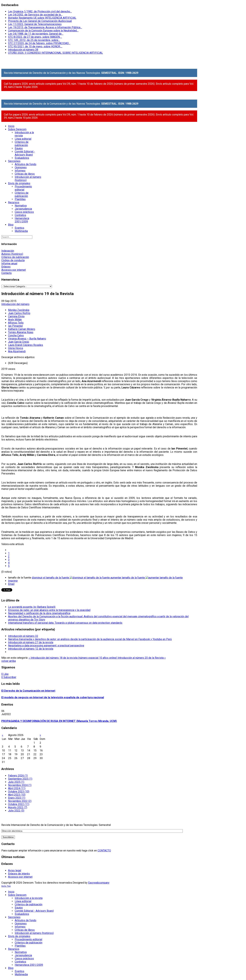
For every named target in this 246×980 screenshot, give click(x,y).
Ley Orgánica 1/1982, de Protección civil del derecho (40, 11)
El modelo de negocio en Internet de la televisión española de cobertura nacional (52, 697)
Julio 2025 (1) (16, 782)
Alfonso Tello (16, 322)
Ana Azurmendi (17, 351)
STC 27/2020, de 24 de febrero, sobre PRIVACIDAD (39, 43)
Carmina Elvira (16, 316)
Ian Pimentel (15, 326)
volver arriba (8, 661)
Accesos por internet (13, 269)
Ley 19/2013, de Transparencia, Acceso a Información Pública (45, 27)
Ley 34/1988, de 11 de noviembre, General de (35, 33)
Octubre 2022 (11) (18, 804)
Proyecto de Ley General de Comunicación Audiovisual (40, 21)
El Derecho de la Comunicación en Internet (28, 690)
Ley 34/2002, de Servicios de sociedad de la (35, 14)
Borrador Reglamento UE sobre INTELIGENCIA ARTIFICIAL (42, 17)
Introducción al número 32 (23, 636)
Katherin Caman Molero (21, 329)
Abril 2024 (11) (16, 788)
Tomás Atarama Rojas (20, 332)
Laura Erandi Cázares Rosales (25, 345)
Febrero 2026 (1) (18, 775)
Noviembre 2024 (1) (19, 785)
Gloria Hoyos (15, 348)
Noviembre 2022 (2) (19, 801)
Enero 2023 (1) (16, 797)
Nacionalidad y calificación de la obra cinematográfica (39, 613)
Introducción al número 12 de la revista (30, 648)
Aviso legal (14, 870)
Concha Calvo (16, 335)
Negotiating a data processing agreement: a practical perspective (46, 645)
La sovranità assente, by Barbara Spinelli (31, 606)
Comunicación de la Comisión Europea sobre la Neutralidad (43, 30)
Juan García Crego (18, 341)
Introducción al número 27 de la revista (30, 642)
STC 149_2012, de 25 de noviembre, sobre (34, 40)
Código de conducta (13, 260)
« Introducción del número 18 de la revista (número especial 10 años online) (73, 657)
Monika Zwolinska (18, 310)
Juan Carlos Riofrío (19, 313)
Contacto (6, 273)
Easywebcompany (98, 882)
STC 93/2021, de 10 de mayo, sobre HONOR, (35, 46)
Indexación (7, 250)
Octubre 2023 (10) (18, 791)
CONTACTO (104, 850)
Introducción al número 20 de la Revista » (142, 657)
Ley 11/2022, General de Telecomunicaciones (35, 24)
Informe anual (9, 263)
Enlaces (6, 266)
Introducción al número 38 (23, 49)
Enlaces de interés (19, 873)
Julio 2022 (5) (16, 810)
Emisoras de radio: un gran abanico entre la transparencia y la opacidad (49, 610)
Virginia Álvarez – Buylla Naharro (27, 338)
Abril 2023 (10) (16, 794)
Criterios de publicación (15, 257)
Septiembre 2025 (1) (20, 778)
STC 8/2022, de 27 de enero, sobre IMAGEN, (35, 36)
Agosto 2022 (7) (17, 807)
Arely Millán (15, 319)
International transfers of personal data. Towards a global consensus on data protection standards (65, 622)
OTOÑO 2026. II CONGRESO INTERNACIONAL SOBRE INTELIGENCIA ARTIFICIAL (55, 52)
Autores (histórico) (12, 254)
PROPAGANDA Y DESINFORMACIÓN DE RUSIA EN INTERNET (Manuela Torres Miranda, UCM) (59, 721)
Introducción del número (15, 304)
